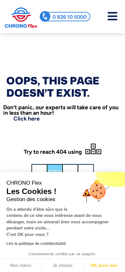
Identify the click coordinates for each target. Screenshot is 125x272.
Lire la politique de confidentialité (36, 243)
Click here (26, 118)
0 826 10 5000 (70, 17)
